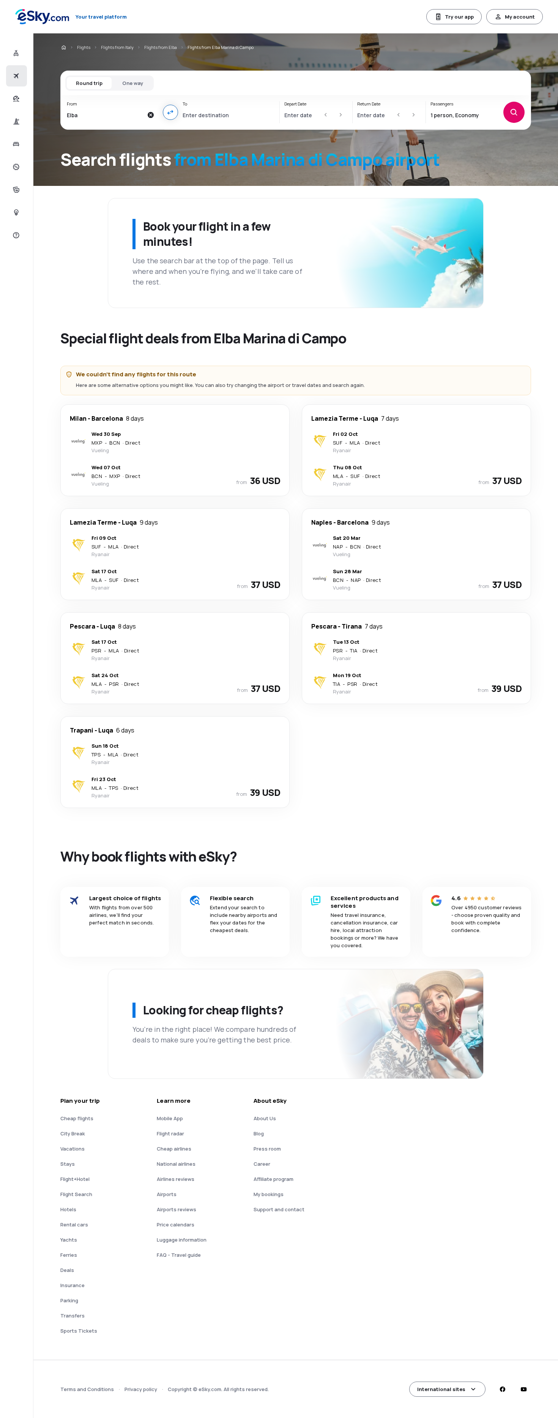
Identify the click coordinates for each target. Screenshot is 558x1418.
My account (520, 16)
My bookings (269, 1194)
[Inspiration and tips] (15, 212)
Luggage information (181, 1239)
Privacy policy (141, 1389)
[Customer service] (15, 235)
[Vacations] (15, 98)
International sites (441, 1389)
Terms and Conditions (87, 1389)
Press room (267, 1148)
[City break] (15, 121)
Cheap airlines (174, 1148)
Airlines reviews (175, 1179)
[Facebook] (502, 1389)
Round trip (89, 83)
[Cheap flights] (15, 75)
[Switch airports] (170, 112)
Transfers (72, 1315)
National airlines (176, 1163)
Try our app (459, 16)
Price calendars (175, 1224)
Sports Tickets (78, 1330)
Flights (83, 47)
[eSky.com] (63, 47)
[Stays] (15, 144)
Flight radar (170, 1133)
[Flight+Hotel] (15, 53)
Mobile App (170, 1118)
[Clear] (150, 115)
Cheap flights (76, 1118)
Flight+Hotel (75, 1179)
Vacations (72, 1148)
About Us (265, 1118)
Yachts (68, 1239)
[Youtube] (523, 1389)
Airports (167, 1194)
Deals (67, 1270)
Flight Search (76, 1194)
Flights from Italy (117, 47)
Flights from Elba (160, 47)
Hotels (68, 1209)
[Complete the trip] (15, 189)
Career (262, 1163)
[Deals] (15, 167)
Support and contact (279, 1209)
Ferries (68, 1254)
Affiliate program (273, 1179)
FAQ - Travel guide (179, 1254)
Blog (259, 1133)
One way (132, 83)
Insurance (72, 1285)
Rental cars (74, 1224)
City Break (72, 1133)
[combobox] (105, 115)
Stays (67, 1163)
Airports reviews (176, 1209)
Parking (69, 1300)
